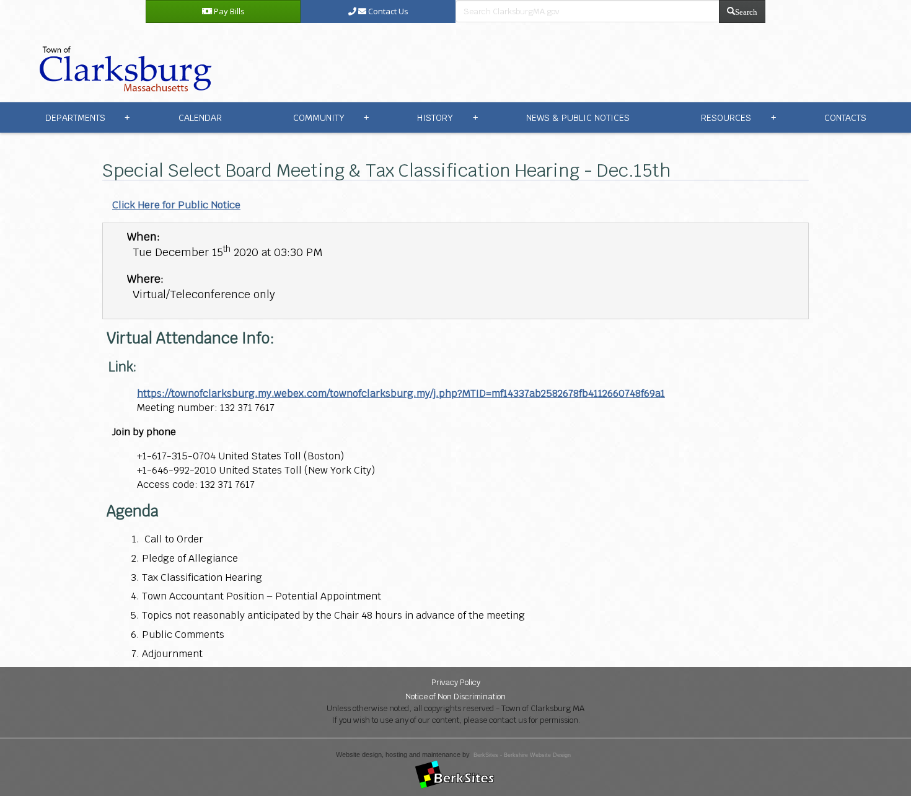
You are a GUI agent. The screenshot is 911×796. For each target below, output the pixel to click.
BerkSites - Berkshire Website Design (522, 755)
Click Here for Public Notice (176, 204)
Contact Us (387, 11)
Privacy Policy (455, 682)
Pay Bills (228, 11)
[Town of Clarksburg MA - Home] (123, 61)
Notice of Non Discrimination (455, 696)
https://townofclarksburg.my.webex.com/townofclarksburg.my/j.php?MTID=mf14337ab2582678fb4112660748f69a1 (401, 393)
